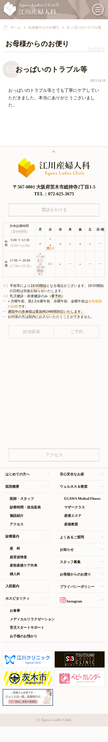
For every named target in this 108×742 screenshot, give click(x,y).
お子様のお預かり (23, 636)
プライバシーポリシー (77, 587)
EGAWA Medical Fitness (82, 499)
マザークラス (74, 507)
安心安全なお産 (72, 474)
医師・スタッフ (22, 499)
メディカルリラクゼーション (30, 619)
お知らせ (67, 550)
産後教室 (71, 524)
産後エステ (73, 516)
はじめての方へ (17, 474)
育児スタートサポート (27, 627)
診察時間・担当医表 (25, 507)
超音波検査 (18, 557)
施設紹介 (17, 516)
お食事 (15, 611)
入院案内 (12, 586)
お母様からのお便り (75, 574)
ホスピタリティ (17, 598)
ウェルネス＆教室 (74, 487)
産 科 (15, 548)
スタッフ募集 (70, 562)
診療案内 (12, 536)
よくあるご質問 (72, 537)
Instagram (74, 601)
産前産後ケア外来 (23, 565)
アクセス (17, 524)
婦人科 (15, 574)
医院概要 (12, 487)
